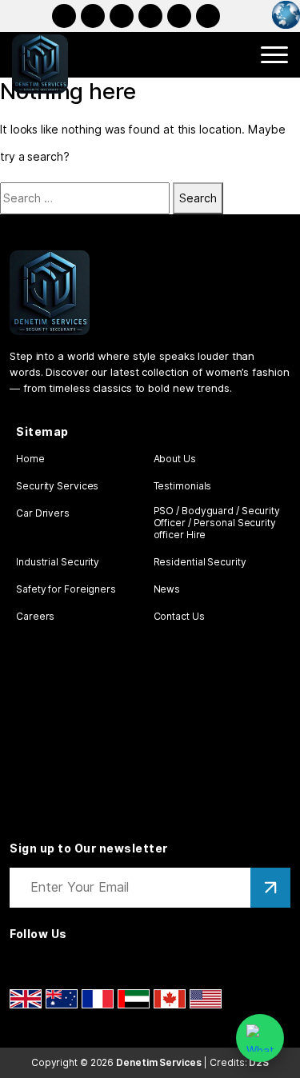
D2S (259, 1062)
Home (30, 459)
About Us (175, 459)
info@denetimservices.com (208, 16)
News (167, 589)
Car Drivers (43, 513)
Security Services (57, 486)
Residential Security (200, 562)
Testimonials (183, 486)
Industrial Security (57, 562)
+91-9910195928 (179, 16)
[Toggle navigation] (274, 54)
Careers (35, 616)
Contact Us (179, 616)
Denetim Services (158, 1062)
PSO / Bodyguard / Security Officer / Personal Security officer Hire (217, 523)
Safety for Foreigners (66, 589)
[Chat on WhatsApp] (260, 1038)
